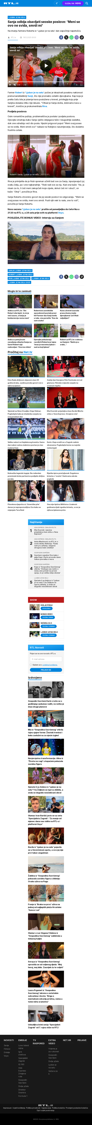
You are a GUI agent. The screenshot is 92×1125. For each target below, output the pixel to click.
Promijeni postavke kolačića (77, 1108)
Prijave (82, 1040)
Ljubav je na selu (40, 278)
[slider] (46, 81)
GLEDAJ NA (69, 3)
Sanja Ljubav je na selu (20, 271)
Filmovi (7, 1049)
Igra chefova (22, 1053)
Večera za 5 (53, 1072)
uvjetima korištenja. (50, 665)
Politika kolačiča (58, 1108)
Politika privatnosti (33, 1108)
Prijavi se (46, 670)
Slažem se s (45, 665)
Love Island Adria (23, 1046)
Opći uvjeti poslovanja (45, 1110)
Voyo (6, 1056)
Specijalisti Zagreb (23, 1059)
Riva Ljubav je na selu (19, 278)
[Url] (82, 37)
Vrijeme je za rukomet (53, 1050)
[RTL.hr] (11, 3)
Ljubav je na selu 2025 (19, 282)
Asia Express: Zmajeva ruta (22, 1072)
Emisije (7, 1052)
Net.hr (27, 352)
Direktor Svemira (22, 1091)
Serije (6, 1045)
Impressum (7, 1108)
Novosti (9, 1040)
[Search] (87, 3)
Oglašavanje (46, 1108)
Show (33, 600)
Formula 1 (22, 1096)
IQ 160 (21, 1064)
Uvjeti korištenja (19, 1108)
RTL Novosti (37, 647)
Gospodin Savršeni (22, 1081)
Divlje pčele (23, 1086)
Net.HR (67, 1040)
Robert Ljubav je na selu (20, 274)
